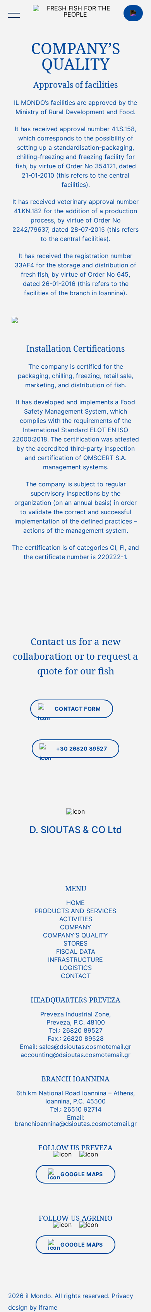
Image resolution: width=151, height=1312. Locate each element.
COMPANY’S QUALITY (75, 935)
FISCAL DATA (75, 951)
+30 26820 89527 (81, 748)
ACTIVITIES (75, 919)
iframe (48, 1307)
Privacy (122, 1296)
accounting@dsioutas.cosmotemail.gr (75, 1055)
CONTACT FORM (78, 708)
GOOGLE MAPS (81, 1174)
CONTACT (133, 13)
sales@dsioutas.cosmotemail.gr (85, 1046)
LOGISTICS (76, 968)
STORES (75, 943)
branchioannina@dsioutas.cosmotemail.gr (76, 1123)
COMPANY (75, 927)
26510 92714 (82, 1109)
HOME (75, 903)
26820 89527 (82, 1030)
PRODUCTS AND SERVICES (75, 911)
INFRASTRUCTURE (75, 959)
